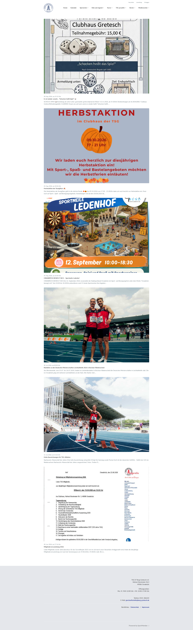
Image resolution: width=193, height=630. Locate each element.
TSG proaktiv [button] (120, 8)
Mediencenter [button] (143, 8)
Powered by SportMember (138, 625)
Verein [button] (131, 8)
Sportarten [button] (83, 8)
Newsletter (131, 2)
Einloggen (146, 2)
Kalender (74, 8)
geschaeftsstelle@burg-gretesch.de (137, 600)
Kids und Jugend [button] (97, 8)
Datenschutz (135, 607)
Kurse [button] (109, 8)
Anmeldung (139, 2)
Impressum (145, 607)
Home (65, 8)
